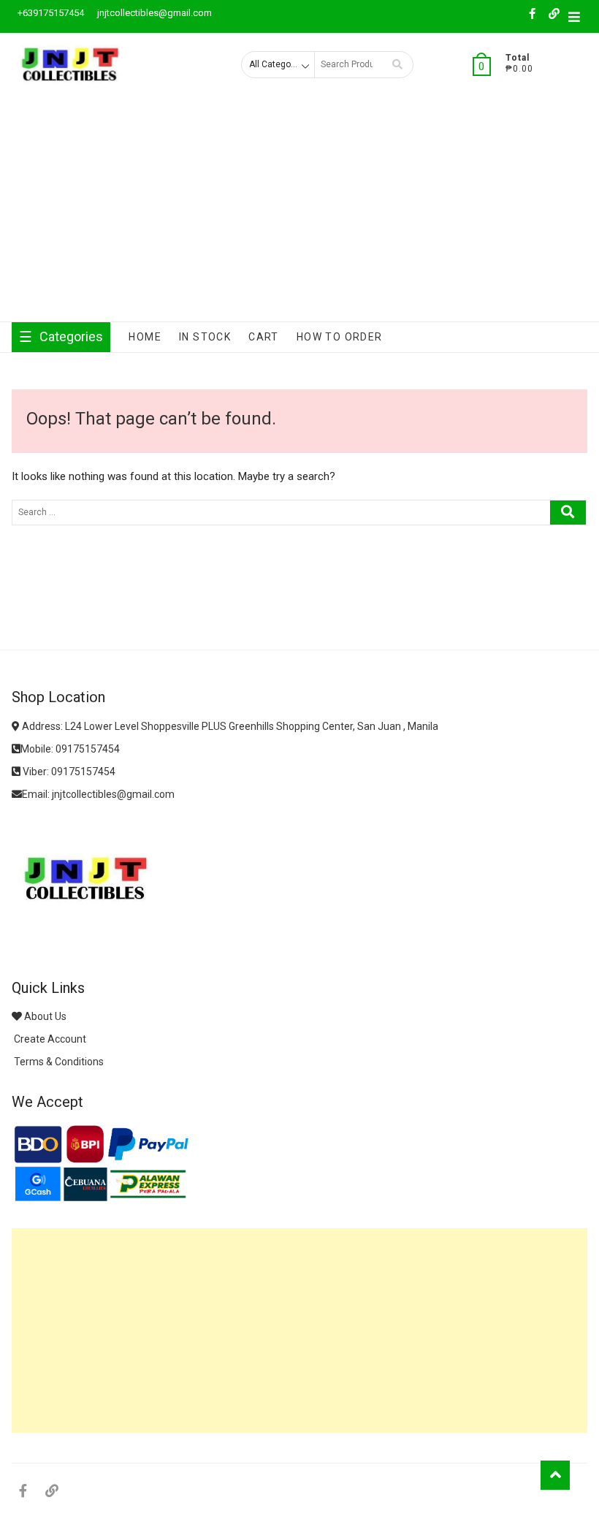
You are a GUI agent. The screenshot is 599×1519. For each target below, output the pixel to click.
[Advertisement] (299, 212)
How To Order (340, 337)
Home (145, 337)
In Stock (205, 337)
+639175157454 (49, 12)
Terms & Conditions (58, 1061)
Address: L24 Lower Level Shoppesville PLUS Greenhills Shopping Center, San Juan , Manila (229, 726)
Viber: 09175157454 (67, 771)
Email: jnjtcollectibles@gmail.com (98, 794)
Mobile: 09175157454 (70, 749)
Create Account (49, 1039)
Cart (263, 337)
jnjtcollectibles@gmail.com (153, 12)
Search (397, 64)
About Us (44, 1016)
